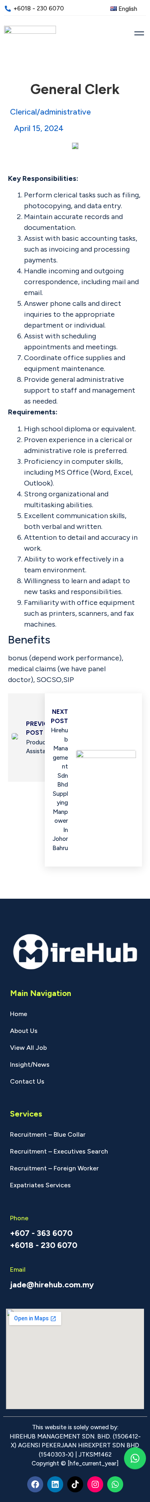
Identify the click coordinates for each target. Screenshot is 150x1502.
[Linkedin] (55, 1484)
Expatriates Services (40, 1185)
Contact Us (27, 1081)
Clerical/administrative (50, 112)
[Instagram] (95, 1484)
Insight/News (30, 1064)
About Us (24, 1031)
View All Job (28, 1047)
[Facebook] (35, 1484)
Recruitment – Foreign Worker (54, 1168)
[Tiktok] (75, 1484)
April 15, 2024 (39, 128)
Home (18, 1014)
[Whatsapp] (115, 1484)
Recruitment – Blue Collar (48, 1134)
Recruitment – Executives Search (59, 1151)
